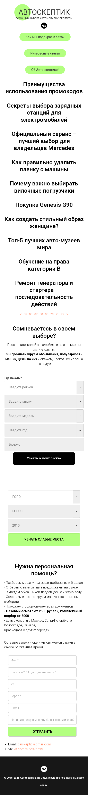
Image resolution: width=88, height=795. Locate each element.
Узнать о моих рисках (44, 458)
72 (62, 314)
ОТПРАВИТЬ (42, 732)
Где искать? (13, 378)
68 (41, 314)
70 (52, 314)
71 (57, 314)
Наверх (42, 785)
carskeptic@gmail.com (34, 744)
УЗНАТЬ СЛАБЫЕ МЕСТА (44, 539)
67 (36, 314)
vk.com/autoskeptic (28, 749)
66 (30, 314)
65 (25, 314)
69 (46, 314)
